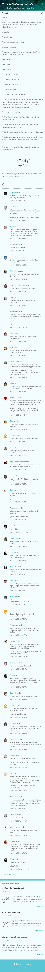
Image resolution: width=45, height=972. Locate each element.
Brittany (12, 859)
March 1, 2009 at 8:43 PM (18, 377)
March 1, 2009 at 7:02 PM (18, 291)
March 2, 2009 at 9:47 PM (18, 635)
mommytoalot (15, 663)
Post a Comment (10, 874)
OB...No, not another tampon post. (15, 937)
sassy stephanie (15, 827)
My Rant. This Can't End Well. (13, 888)
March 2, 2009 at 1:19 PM (18, 546)
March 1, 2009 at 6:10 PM (18, 221)
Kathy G (12, 841)
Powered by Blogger (24, 964)
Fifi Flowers (14, 815)
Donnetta (13, 705)
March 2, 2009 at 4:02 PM (18, 575)
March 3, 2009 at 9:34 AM (18, 749)
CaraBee (13, 207)
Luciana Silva (14, 476)
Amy (11, 447)
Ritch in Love (14, 271)
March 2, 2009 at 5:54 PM (18, 605)
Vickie (12, 383)
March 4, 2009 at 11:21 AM (19, 791)
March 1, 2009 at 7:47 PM (18, 327)
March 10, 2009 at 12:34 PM (19, 869)
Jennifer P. (13, 641)
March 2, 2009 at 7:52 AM (18, 502)
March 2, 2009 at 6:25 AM (18, 470)
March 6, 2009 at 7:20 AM (18, 835)
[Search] (42, 4)
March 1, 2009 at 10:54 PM (19, 415)
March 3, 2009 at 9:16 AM (18, 733)
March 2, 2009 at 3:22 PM (18, 560)
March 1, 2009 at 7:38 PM (18, 306)
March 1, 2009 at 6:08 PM (18, 201)
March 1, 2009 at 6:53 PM (18, 279)
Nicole (12, 333)
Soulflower (13, 566)
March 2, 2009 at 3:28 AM (18, 429)
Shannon (13, 581)
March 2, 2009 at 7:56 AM (18, 520)
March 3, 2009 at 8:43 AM (18, 699)
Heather (12, 755)
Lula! (11, 773)
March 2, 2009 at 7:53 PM (18, 619)
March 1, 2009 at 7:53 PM (18, 341)
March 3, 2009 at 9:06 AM (18, 717)
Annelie (12, 675)
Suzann (12, 421)
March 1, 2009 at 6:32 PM (18, 265)
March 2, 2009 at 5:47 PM (18, 591)
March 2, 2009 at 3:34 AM (18, 441)
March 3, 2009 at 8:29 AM (18, 687)
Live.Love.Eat (14, 739)
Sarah (12, 490)
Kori (11, 227)
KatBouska (13, 397)
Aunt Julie (13, 597)
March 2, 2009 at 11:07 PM (19, 657)
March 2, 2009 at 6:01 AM (18, 456)
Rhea (12, 347)
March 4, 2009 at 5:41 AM (18, 767)
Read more (39, 906)
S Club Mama (14, 362)
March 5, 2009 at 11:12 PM (19, 821)
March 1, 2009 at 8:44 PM (18, 391)
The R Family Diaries (20, 4)
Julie (11, 297)
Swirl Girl (13, 526)
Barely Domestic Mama (18, 285)
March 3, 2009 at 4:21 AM (18, 669)
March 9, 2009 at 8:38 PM (18, 853)
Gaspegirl (13, 693)
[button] (42, 13)
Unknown (13, 435)
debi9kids (13, 723)
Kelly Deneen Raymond (18, 462)
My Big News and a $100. (11, 912)
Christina (13, 552)
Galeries (27, 968)
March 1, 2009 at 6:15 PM (18, 251)
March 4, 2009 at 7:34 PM (18, 809)
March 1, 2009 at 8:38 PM (18, 356)
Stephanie (13, 193)
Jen (11, 257)
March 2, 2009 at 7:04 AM (18, 484)
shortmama (14, 538)
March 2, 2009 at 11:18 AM (19, 532)
